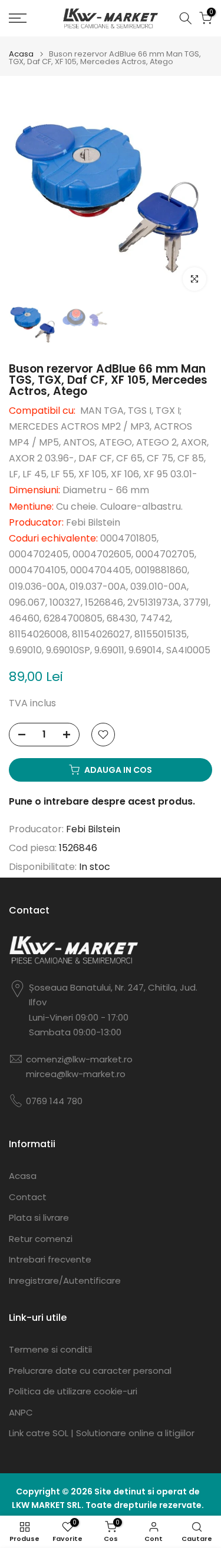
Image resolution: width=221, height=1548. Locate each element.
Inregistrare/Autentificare (65, 1280)
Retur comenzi (40, 1239)
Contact (28, 1197)
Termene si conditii (50, 1349)
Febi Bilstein (93, 829)
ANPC (21, 1412)
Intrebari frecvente (50, 1259)
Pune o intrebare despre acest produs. (102, 801)
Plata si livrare (39, 1217)
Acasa (21, 54)
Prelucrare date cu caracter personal (90, 1370)
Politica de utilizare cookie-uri (73, 1391)
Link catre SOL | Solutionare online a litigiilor (101, 1433)
